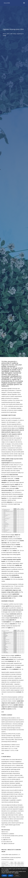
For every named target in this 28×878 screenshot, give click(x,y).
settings (16, 872)
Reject (10, 875)
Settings (17, 875)
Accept (4, 875)
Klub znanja (13, 33)
